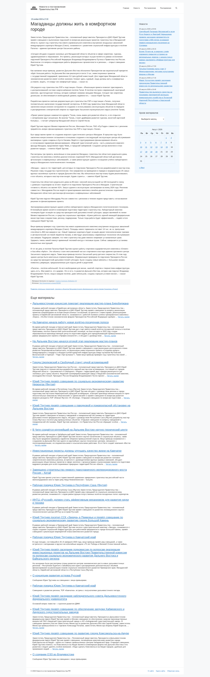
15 (167, 147)
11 (146, 147)
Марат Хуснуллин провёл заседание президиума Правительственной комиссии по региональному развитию (155, 83)
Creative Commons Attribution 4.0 (66, 281)
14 (162, 147)
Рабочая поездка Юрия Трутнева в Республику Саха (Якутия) (69, 485)
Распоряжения (165, 8)
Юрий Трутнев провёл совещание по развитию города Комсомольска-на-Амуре (80, 633)
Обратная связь (173, 671)
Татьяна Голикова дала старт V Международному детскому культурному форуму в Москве (156, 71)
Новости (136, 8)
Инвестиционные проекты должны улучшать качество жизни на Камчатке (77, 450)
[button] (176, 8)
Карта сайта (160, 671)
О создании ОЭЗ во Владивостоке (53, 654)
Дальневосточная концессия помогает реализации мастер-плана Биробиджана (80, 303)
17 (141, 152)
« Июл (141, 168)
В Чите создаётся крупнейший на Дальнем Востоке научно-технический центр (79, 429)
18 (146, 152)
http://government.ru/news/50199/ (50, 283)
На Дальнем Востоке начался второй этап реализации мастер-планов (74, 341)
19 (151, 152)
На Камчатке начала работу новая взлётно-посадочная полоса (70, 322)
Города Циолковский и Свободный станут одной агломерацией (70, 362)
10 (141, 147)
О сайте (151, 671)
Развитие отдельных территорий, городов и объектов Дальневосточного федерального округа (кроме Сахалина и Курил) (74, 289)
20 (156, 152)
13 (156, 147)
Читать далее (124, 317)
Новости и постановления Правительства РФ (52, 8)
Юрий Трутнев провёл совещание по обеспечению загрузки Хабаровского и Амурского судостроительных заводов (78, 611)
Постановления (150, 8)
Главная (126, 8)
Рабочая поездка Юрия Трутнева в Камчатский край (64, 537)
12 (151, 147)
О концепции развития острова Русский (56, 575)
